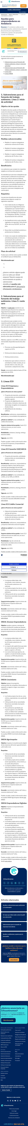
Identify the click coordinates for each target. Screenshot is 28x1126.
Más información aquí (7, 260)
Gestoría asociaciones (6, 1051)
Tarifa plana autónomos (6, 1029)
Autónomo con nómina (20, 1041)
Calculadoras (18, 1056)
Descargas (17, 1058)
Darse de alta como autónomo (5, 1032)
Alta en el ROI (4, 1047)
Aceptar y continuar (14, 564)
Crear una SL (18, 1030)
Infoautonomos (4, 14)
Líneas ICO (8, 71)
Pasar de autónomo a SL (20, 1037)
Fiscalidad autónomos (6, 1042)
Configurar (13, 567)
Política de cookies (14, 1113)
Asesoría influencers (5, 1056)
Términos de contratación (14, 1117)
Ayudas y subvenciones (6, 1060)
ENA (2, 1080)
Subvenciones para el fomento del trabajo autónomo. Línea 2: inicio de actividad (15, 64)
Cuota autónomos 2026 (6, 1038)
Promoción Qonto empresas (5, 1068)
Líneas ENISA (9, 73)
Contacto (3, 1075)
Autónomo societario (20, 1032)
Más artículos (4, 11)
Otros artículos (22, 12)
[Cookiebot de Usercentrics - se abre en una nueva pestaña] (20, 555)
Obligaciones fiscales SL (20, 1034)
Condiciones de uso (14, 1115)
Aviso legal (14, 1111)
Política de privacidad (14, 1108)
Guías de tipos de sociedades (19, 1044)
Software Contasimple (6, 1065)
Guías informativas (19, 1053)
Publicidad (3, 1077)
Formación (17, 1060)
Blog (16, 1051)
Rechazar (14, 570)
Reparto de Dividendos (20, 1039)
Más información (8, 1020)
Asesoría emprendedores (6, 1058)
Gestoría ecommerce (5, 1053)
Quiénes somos (4, 1073)
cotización (11, 315)
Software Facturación (5, 1062)
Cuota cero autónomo (5, 1040)
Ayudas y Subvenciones (14, 9)
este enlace (8, 445)
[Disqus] (14, 983)
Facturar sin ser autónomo (6, 1035)
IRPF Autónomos (4, 1044)
